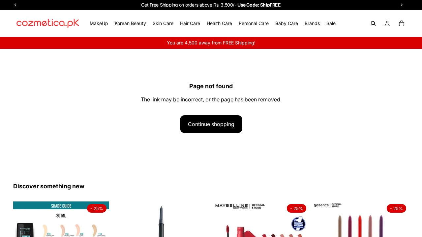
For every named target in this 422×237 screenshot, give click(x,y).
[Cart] (401, 23)
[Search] (373, 23)
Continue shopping (211, 124)
